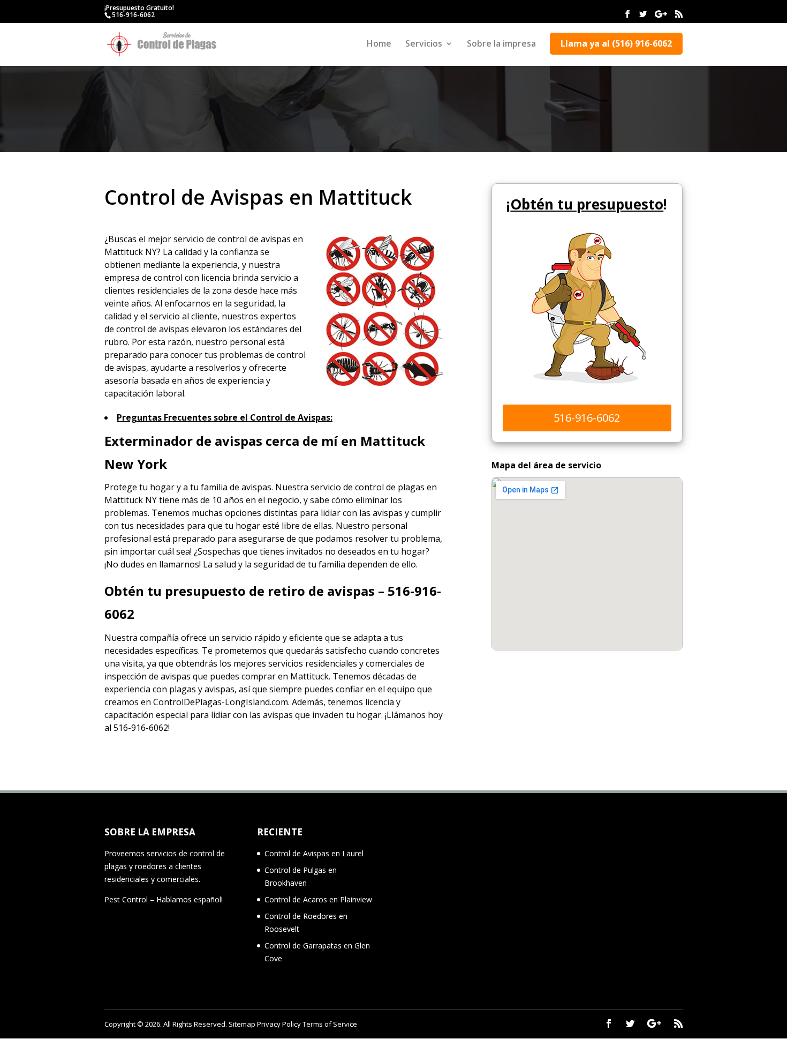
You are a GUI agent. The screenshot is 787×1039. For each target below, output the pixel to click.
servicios (285, 663)
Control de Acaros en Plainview (318, 899)
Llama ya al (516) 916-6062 (616, 43)
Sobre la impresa (501, 44)
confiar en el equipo (375, 689)
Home (379, 44)
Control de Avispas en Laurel (314, 853)
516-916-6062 (133, 14)
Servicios (423, 44)
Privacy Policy (279, 1024)
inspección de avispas (147, 676)
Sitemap (242, 1024)
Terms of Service (329, 1024)
